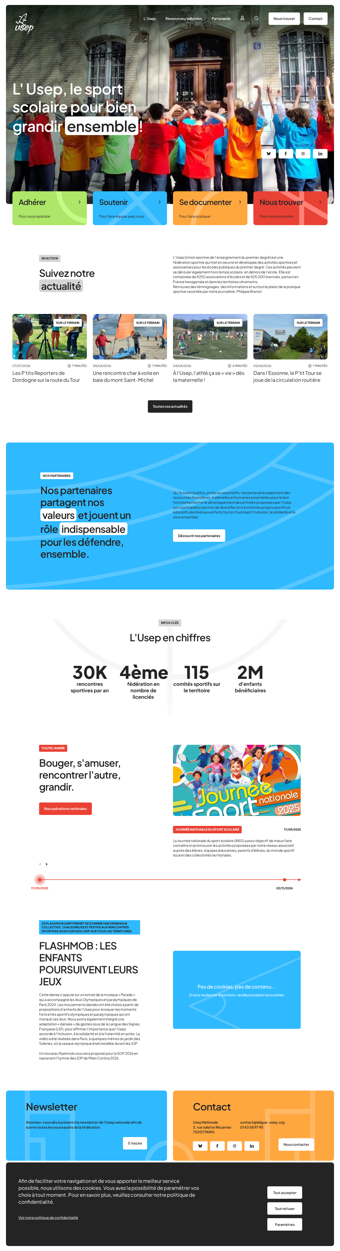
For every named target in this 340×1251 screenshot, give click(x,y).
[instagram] (303, 153)
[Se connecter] (242, 18)
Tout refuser (285, 1208)
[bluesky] (268, 153)
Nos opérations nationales (65, 808)
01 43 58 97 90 (251, 1127)
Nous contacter (296, 1144)
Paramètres (285, 1224)
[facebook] (286, 153)
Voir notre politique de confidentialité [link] (48, 1217)
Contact (316, 18)
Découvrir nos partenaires (199, 535)
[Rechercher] (256, 18)
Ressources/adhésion (184, 18)
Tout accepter (284, 1192)
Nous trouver (284, 18)
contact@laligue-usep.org (262, 1122)
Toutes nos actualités (170, 406)
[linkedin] (320, 153)
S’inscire (135, 1143)
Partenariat (221, 18)
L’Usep (150, 18)
